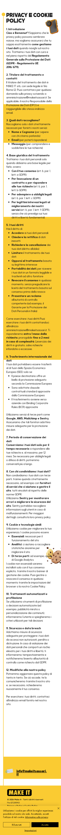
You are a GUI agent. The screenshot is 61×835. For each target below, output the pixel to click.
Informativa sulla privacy (36, 817)
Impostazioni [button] (31, 830)
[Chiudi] (56, 810)
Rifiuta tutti (17, 824)
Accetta (44, 824)
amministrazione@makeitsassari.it (26, 330)
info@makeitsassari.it (31, 772)
